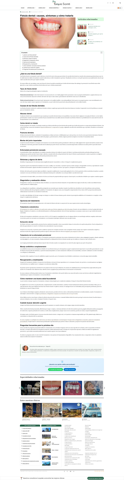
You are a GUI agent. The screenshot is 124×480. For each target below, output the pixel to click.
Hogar (22, 8)
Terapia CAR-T (88, 457)
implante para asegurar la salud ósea (75, 231)
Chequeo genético (68, 460)
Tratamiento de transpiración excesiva (31, 461)
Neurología (89, 8)
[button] (20, 388)
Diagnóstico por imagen (70, 439)
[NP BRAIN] (92, 410)
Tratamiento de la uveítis (90, 450)
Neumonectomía (68, 456)
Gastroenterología (89, 440)
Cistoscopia (87, 459)
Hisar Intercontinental (55, 444)
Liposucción (25, 433)
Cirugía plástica (67, 8)
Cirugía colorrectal (69, 447)
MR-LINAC (87, 456)
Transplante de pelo (27, 436)
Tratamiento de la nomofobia (71, 459)
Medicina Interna (68, 437)
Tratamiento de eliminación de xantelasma (74, 454)
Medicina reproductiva (90, 442)
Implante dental (26, 441)
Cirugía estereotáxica (69, 462)
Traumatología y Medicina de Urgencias (93, 430)
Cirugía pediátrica (68, 433)
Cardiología (41, 8)
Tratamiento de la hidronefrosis (71, 453)
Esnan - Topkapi (55, 450)
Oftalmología (88, 428)
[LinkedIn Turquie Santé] (73, 471)
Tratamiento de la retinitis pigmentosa (93, 460)
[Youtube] (70, 471)
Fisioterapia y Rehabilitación (91, 437)
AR (97, 471)
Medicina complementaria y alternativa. (73, 440)
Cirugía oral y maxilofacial (70, 436)
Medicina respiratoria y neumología (92, 439)
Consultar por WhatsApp (56, 369)
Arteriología (31, 8)
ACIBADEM (64, 419)
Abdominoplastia (26, 456)
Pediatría (87, 426)
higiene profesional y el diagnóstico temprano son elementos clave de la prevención (57, 293)
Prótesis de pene (26, 448)
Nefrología (67, 445)
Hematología (87, 436)
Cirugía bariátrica (54, 8)
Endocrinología (88, 434)
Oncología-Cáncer (89, 443)
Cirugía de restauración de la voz (72, 448)
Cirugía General (68, 442)
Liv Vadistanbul (55, 429)
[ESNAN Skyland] (32, 410)
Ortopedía (87, 445)
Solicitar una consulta (70, 369)
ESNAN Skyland (26, 419)
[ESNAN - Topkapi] (52, 410)
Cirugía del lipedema (27, 428)
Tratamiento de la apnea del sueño (72, 457)
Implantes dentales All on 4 (91, 453)
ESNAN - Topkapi (46, 419)
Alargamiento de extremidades (29, 438)
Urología (87, 431)
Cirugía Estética (68, 434)
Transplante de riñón (27, 446)
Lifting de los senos (26, 453)
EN (99, 471)
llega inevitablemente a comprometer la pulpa (51, 127)
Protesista (67, 431)
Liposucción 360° (26, 431)
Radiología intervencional (70, 430)
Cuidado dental (68, 425)
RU (103, 471)
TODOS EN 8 (87, 462)
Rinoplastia (25, 451)
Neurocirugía (88, 425)
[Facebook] (64, 471)
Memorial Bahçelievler (54, 437)
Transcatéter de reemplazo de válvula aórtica (73, 464)
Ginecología (78, 8)
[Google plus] (67, 471)
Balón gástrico (26, 458)
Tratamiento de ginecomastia (29, 443)
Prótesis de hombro (89, 464)
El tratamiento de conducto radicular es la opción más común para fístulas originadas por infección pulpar (46, 209)
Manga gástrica (26, 463)
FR (95, 471)
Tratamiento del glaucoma (90, 454)
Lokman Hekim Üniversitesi (55, 463)
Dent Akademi (55, 457)
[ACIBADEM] (72, 410)
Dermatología (67, 426)
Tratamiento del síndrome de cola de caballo (73, 450)
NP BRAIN (84, 419)
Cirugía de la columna (90, 447)
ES (101, 471)
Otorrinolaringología (69, 428)
